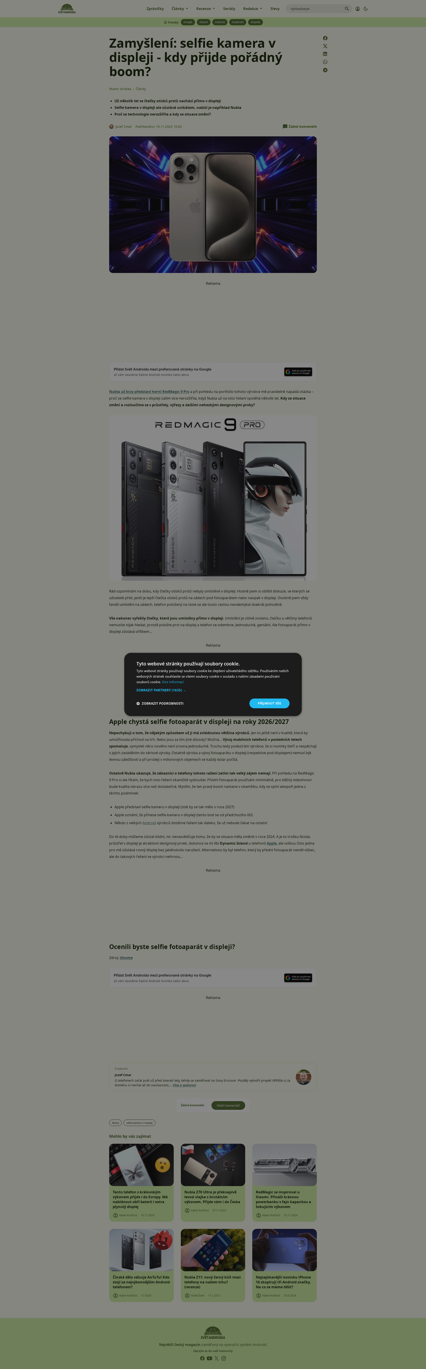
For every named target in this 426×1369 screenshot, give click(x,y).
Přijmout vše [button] (269, 703)
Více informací (173, 682)
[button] (213, 690)
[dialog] (213, 684)
